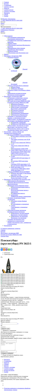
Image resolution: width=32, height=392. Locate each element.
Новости (6, 8)
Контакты (7, 13)
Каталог (6, 3)
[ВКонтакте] (2, 250)
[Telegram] (11, 250)
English (6, 16)
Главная (6, 2)
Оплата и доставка (9, 11)
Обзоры (6, 364)
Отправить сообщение (7, 353)
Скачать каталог (8, 10)
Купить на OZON (9, 370)
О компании (7, 5)
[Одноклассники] (4, 250)
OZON (6, 14)
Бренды (6, 365)
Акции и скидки (9, 6)
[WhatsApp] (9, 250)
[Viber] (6, 250)
